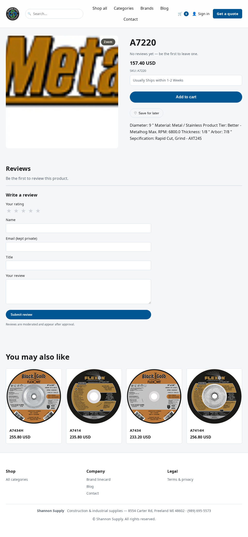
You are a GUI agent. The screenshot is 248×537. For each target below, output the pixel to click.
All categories (17, 479)
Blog (164, 8)
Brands (147, 8)
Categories (124, 8)
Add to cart (186, 97)
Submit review (21, 314)
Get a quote (227, 13)
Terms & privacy (180, 479)
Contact (131, 19)
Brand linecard (98, 479)
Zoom (108, 42)
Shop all (100, 8)
